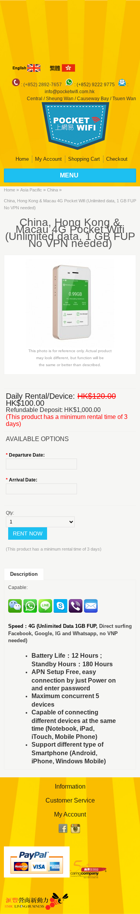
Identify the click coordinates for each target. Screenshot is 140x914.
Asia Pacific (31, 190)
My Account (48, 159)
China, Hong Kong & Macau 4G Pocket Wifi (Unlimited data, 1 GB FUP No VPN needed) (70, 204)
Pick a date (73, 464)
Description (24, 574)
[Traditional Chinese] (61, 68)
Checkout (117, 159)
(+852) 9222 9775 (96, 84)
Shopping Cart (84, 159)
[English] (27, 68)
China (52, 190)
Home (22, 159)
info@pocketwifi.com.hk (69, 91)
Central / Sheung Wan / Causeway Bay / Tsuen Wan (81, 98)
